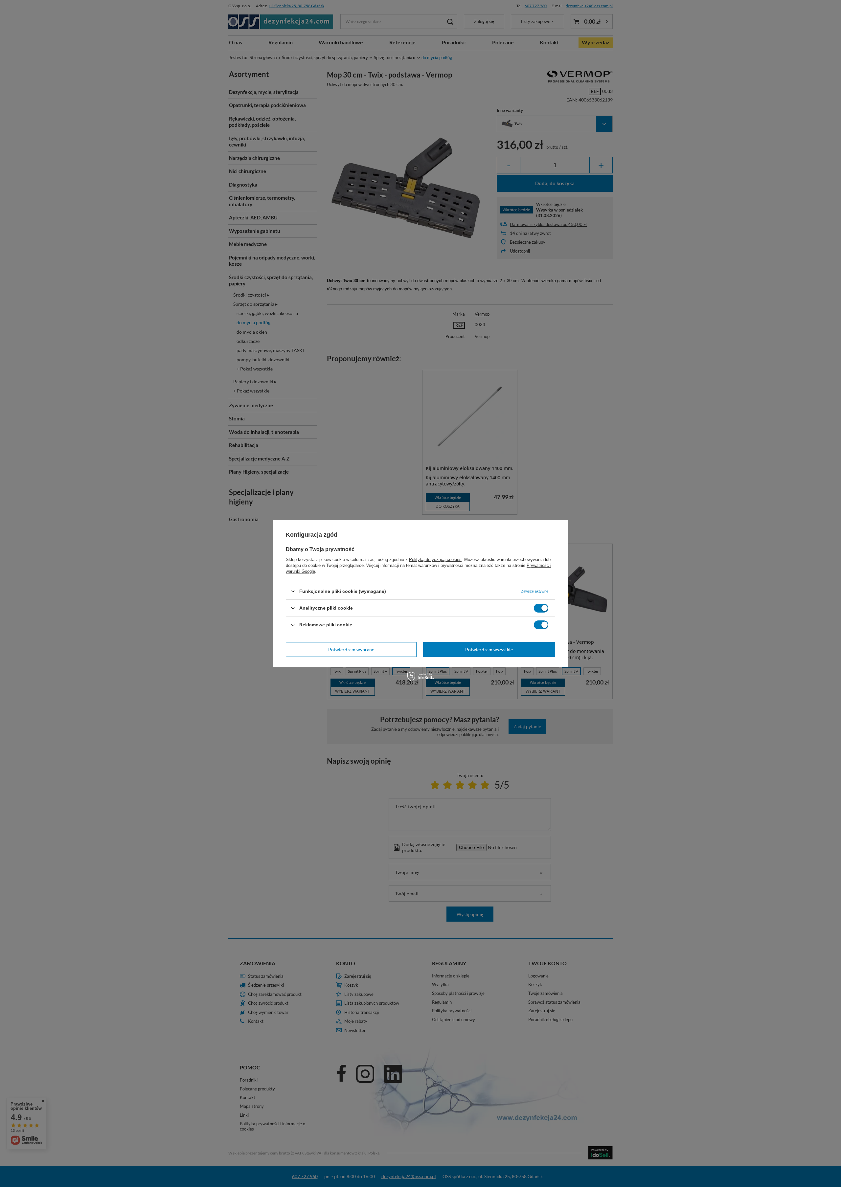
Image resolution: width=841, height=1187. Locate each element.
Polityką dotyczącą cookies (435, 559)
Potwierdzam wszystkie (489, 649)
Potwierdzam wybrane (351, 649)
